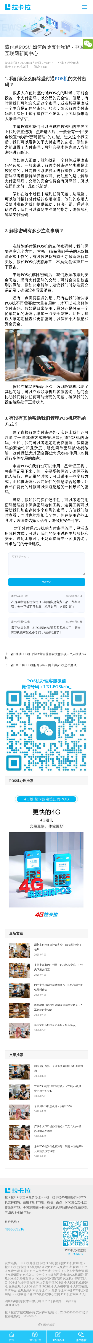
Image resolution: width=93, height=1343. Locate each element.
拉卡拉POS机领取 (29, 1267)
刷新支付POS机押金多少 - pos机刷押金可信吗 (57, 947)
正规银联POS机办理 (31, 1290)
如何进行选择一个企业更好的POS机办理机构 (58, 1068)
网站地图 (49, 1325)
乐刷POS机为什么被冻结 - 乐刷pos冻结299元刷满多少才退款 (58, 1149)
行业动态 (73, 63)
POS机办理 (28, 1263)
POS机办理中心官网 (46, 1294)
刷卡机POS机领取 (72, 1275)
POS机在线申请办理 (22, 1282)
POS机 (61, 78)
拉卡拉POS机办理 (47, 1275)
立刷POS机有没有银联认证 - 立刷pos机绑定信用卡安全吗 (57, 1088)
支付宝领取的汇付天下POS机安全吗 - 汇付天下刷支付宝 (58, 967)
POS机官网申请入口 (74, 1294)
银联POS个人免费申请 (36, 1271)
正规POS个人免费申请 (57, 1267)
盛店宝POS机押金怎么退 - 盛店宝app (55, 1025)
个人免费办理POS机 (58, 1290)
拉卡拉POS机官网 (67, 1263)
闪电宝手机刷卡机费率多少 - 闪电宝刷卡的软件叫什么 (58, 987)
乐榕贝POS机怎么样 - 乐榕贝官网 (53, 1106)
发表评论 (46, 582)
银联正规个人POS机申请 (25, 1286)
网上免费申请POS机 (49, 1282)
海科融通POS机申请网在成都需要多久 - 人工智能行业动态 (58, 1007)
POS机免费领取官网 (48, 1279)
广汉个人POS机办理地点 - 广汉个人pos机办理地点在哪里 (57, 1129)
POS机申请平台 (22, 1294)
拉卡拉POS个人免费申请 (67, 1271)
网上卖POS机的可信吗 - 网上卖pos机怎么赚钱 (46, 665)
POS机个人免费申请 (55, 1286)
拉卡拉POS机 (45, 1263)
